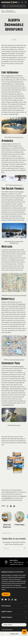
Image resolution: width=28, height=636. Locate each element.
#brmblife (8, 498)
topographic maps (8, 405)
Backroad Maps (8, 629)
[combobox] (14, 6)
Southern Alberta (19, 366)
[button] (22, 2)
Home (2, 10)
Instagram (23, 496)
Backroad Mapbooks (7, 526)
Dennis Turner (17, 425)
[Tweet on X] (7, 506)
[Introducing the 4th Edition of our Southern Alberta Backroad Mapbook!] (2, 634)
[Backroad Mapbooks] (7, 516)
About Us (6, 594)
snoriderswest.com (14, 243)
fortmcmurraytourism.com (17, 137)
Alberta (14, 39)
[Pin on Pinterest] (14, 506)
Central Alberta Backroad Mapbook (16, 359)
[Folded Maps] (19, 516)
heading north (10, 76)
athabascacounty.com (17, 185)
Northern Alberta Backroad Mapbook (17, 295)
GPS (18, 403)
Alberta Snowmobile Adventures (8, 12)
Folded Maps (19, 525)
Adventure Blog (9, 10)
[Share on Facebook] (10, 506)
